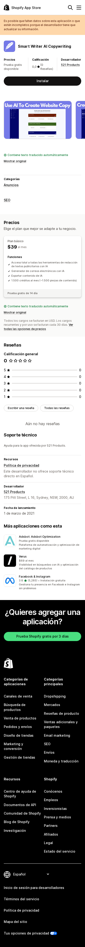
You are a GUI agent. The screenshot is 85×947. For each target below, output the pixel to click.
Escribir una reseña (21, 408)
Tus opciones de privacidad (26, 933)
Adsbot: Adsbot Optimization (39, 536)
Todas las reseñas (57, 408)
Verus (23, 556)
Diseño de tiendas (19, 735)
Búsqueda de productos (15, 707)
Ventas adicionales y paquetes (61, 724)
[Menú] (78, 7)
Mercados (52, 705)
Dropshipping (55, 696)
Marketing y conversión (13, 746)
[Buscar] (70, 7)
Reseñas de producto (61, 713)
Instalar (43, 81)
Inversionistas (55, 809)
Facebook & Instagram (34, 576)
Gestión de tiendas (19, 757)
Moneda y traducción (61, 761)
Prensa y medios (57, 817)
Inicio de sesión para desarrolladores (34, 888)
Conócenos (53, 791)
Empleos (51, 800)
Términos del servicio (21, 899)
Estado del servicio (59, 851)
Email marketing (57, 735)
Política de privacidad (21, 465)
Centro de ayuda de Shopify (20, 793)
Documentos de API (20, 805)
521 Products (70, 65)
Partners (51, 826)
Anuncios (11, 185)
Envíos (49, 752)
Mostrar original (15, 161)
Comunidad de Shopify (22, 813)
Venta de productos (20, 718)
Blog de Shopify (17, 822)
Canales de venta (18, 696)
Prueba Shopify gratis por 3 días (42, 636)
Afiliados (51, 834)
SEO (7, 200)
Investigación (15, 831)
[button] (42, 543)
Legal (48, 843)
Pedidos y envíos (18, 727)
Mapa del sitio (15, 922)
